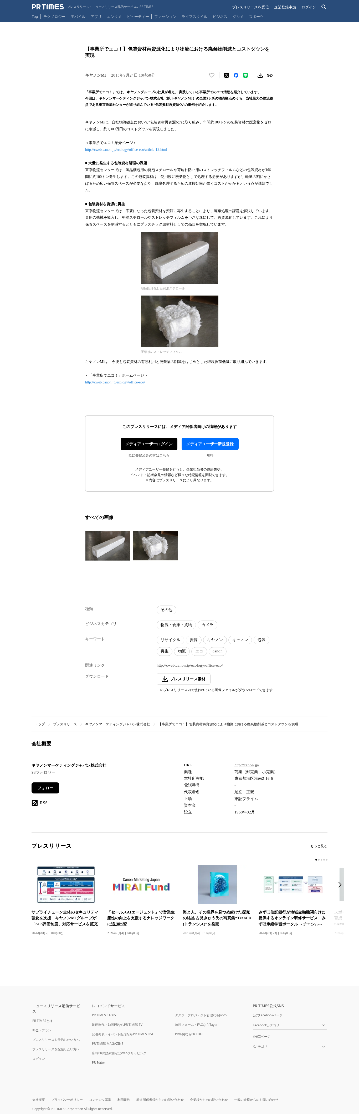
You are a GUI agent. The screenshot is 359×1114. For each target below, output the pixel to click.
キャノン (240, 640)
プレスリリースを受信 (250, 6)
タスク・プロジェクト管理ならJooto (201, 1015)
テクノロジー (54, 16)
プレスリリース (65, 724)
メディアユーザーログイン (149, 444)
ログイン (308, 6)
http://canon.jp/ (246, 765)
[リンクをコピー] (269, 75)
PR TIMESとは (42, 1020)
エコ (199, 651)
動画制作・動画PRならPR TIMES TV (117, 1024)
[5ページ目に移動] (326, 860)
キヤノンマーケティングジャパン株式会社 (117, 724)
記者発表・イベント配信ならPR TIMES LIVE (123, 1034)
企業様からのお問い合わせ (209, 1099)
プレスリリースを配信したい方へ (56, 1049)
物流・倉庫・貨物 (176, 625)
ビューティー (138, 16)
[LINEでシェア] (245, 75)
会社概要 (38, 1099)
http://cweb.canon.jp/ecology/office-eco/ (115, 382)
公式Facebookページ (268, 1015)
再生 (164, 651)
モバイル (78, 16)
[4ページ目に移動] (324, 860)
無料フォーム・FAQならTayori (196, 1024)
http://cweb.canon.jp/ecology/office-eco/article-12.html (126, 150)
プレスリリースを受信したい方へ (56, 1039)
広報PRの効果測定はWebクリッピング (119, 1053)
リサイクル (170, 640)
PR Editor (98, 1062)
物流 (182, 651)
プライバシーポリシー (67, 1099)
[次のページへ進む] (341, 885)
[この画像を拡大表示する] (107, 545)
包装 (261, 640)
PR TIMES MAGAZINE (107, 1043)
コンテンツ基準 (100, 1099)
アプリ (96, 16)
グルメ (238, 16)
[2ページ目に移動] (319, 860)
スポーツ (256, 16)
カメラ (207, 625)
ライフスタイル (194, 16)
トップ (40, 724)
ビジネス (220, 16)
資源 (194, 640)
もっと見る (318, 846)
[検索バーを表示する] (323, 7)
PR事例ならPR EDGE (189, 1034)
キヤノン (215, 640)
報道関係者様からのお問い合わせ (160, 1099)
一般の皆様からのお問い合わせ (256, 1099)
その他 (166, 610)
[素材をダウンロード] (260, 75)
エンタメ (114, 16)
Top (35, 16)
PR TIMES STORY (104, 1015)
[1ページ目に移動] (316, 860)
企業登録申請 (285, 6)
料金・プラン (41, 1030)
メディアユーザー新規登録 (210, 444)
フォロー (45, 788)
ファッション (165, 16)
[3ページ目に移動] (321, 860)
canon (218, 651)
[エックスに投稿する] (226, 75)
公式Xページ (261, 1036)
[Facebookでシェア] (236, 75)
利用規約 (123, 1099)
